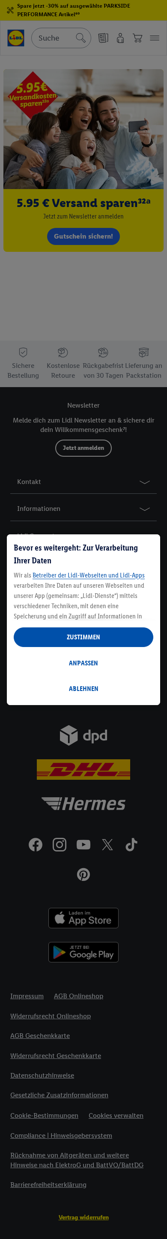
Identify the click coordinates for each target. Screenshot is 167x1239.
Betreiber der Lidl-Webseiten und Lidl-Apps (89, 575)
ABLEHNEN (83, 689)
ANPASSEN (83, 663)
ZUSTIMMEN (83, 637)
